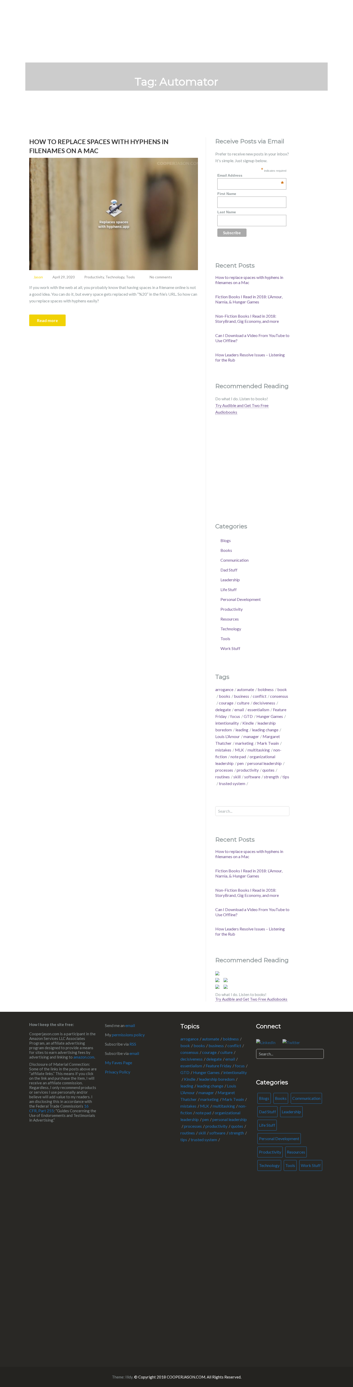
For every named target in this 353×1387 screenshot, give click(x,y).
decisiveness (264, 702)
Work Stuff (230, 648)
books (224, 696)
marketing (244, 743)
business (241, 696)
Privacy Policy (117, 1071)
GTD (248, 716)
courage (226, 702)
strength (271, 776)
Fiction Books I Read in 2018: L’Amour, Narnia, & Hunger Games (248, 299)
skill (237, 776)
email (239, 709)
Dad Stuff (228, 569)
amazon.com (83, 1057)
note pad (238, 756)
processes (224, 769)
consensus (189, 1052)
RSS (132, 1043)
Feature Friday (218, 1065)
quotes (268, 769)
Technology (114, 277)
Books (226, 550)
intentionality (227, 722)
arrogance (224, 689)
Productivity (94, 277)
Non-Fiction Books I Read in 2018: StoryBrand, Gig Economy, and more (247, 319)
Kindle (248, 722)
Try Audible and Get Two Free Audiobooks (251, 999)
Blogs (225, 540)
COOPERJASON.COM (73, 15)
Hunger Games (269, 716)
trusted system (232, 783)
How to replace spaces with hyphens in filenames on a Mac (98, 146)
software (252, 776)
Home (265, 15)
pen (240, 763)
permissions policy (128, 1034)
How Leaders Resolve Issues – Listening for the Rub (250, 357)
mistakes (223, 749)
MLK (239, 749)
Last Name (226, 212)
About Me (291, 15)
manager (251, 736)
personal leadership (264, 763)
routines (222, 776)
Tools (130, 277)
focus (235, 716)
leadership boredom (217, 1079)
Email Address (250, 175)
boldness (266, 689)
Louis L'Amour (227, 736)
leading (241, 729)
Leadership (230, 579)
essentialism (258, 709)
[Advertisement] (290, 1270)
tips (183, 1139)
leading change (265, 729)
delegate (223, 709)
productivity (248, 769)
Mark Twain (268, 743)
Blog (315, 15)
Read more (47, 320)
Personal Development (240, 599)
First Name (226, 194)
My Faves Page (118, 1062)
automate (245, 689)
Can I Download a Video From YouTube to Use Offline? (252, 338)
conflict (259, 696)
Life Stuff (228, 589)
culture (243, 702)
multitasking (259, 749)
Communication (234, 560)
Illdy (129, 1377)
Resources (229, 618)
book (185, 1045)
